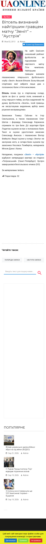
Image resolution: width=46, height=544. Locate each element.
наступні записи (34, 260)
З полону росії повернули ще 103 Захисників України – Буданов (19, 493)
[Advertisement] (23, 209)
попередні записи (12, 260)
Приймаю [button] (23, 540)
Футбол (7, 17)
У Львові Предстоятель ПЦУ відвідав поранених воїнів (19, 470)
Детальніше (10, 540)
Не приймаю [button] (36, 540)
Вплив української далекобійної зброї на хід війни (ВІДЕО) (20, 448)
